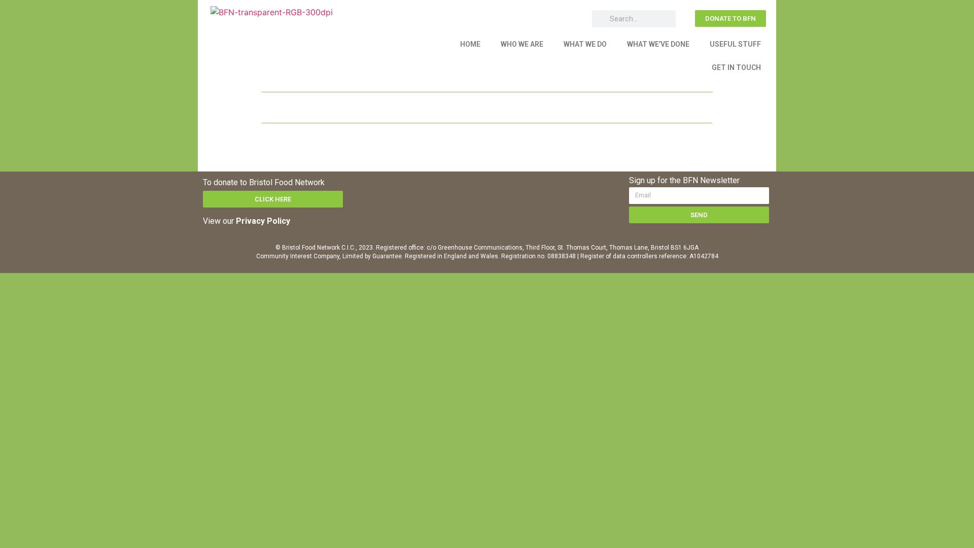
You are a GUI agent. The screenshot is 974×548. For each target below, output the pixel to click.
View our (246, 221)
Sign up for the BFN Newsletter (684, 181)
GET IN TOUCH (736, 67)
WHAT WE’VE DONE (658, 44)
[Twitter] (458, 189)
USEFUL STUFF (735, 44)
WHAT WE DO (585, 44)
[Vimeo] (514, 189)
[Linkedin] (486, 189)
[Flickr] (541, 189)
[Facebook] (430, 189)
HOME (470, 44)
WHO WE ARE (522, 44)
